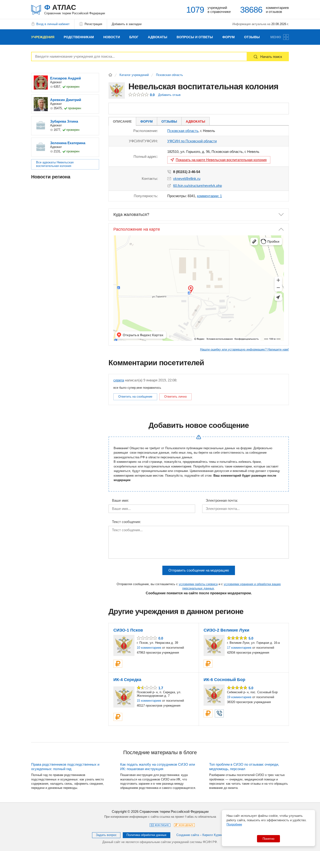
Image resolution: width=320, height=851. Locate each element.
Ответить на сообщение (135, 396)
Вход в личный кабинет (53, 24)
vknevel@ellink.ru (186, 179)
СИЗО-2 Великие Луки (226, 630)
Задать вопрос (106, 835)
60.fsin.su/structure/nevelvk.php (197, 186)
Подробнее (234, 824)
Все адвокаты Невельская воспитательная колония (55, 164)
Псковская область (169, 75)
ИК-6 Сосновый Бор (224, 679)
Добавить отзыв (169, 95)
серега (118, 380)
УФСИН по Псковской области (192, 141)
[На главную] (110, 75)
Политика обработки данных (147, 835)
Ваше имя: (120, 500)
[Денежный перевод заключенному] (117, 664)
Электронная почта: (222, 500)
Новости (111, 37)
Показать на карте (221, 160)
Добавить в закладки (126, 24)
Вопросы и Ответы (195, 37)
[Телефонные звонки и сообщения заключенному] (219, 713)
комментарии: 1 (209, 196)
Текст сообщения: (126, 522)
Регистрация (93, 24)
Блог (133, 37)
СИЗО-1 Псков (128, 630)
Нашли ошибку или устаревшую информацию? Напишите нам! (244, 349)
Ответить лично (175, 396)
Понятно (268, 838)
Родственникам (79, 37)
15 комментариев (149, 700)
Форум (228, 37)
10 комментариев (149, 647)
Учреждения (42, 37)
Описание (122, 121)
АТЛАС (74, 9)
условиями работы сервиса (198, 584)
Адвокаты (157, 37)
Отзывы (252, 37)
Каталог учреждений (134, 75)
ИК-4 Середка (127, 679)
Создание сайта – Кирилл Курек (199, 835)
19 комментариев (239, 697)
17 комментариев (239, 647)
